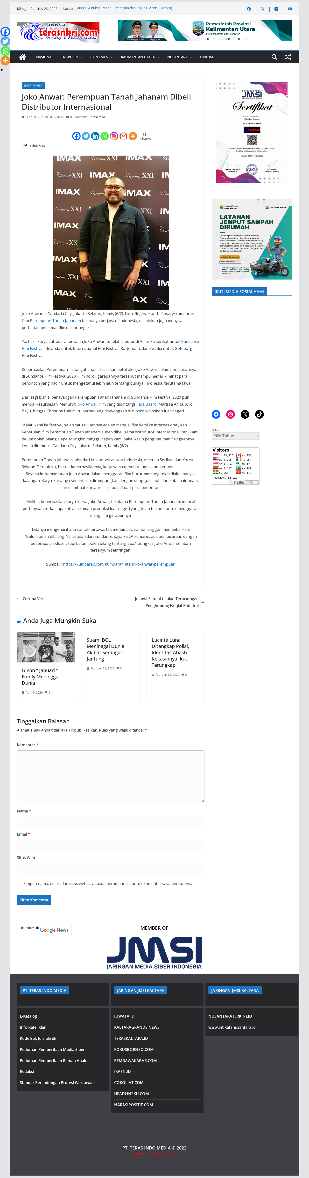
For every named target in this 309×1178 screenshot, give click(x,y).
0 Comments (78, 117)
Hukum (206, 57)
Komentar (27, 744)
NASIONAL (44, 57)
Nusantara (177, 57)
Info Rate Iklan (33, 1027)
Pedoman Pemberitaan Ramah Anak (53, 1060)
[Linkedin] (95, 132)
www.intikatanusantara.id (232, 1027)
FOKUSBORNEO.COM (134, 1049)
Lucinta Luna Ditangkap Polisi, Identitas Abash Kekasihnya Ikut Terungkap (170, 652)
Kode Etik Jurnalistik (38, 1038)
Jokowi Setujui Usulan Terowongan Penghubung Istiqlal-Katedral (167, 602)
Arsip (215, 429)
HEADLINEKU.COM (131, 1093)
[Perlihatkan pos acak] (288, 57)
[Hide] (2, 70)
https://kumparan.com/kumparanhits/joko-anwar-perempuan (119, 564)
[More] (133, 132)
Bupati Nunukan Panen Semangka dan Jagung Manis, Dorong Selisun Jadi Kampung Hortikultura (124, 11)
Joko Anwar (87, 404)
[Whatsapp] (104, 132)
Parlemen (99, 57)
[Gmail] (123, 132)
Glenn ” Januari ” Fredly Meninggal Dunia (41, 676)
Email (23, 834)
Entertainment (33, 85)
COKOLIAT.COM (129, 1082)
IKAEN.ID (122, 1071)
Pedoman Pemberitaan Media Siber (52, 1049)
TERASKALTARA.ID (131, 1038)
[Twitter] (86, 132)
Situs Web (26, 857)
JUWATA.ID (124, 1016)
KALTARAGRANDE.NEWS (137, 1027)
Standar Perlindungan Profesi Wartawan (57, 1082)
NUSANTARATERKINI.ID (230, 1016)
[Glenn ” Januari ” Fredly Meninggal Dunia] (46, 635)
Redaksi (59, 117)
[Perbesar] (285, 83)
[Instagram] (114, 132)
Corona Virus (35, 598)
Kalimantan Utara (138, 57)
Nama (24, 811)
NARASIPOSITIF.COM (133, 1104)
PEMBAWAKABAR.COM (135, 1060)
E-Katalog (28, 1016)
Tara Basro (146, 404)
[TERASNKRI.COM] (23, 57)
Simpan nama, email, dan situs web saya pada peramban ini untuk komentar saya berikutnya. (107, 883)
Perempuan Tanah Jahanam (55, 320)
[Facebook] (76, 132)
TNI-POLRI (69, 57)
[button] (80, 57)
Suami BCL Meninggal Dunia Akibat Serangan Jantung (105, 649)
